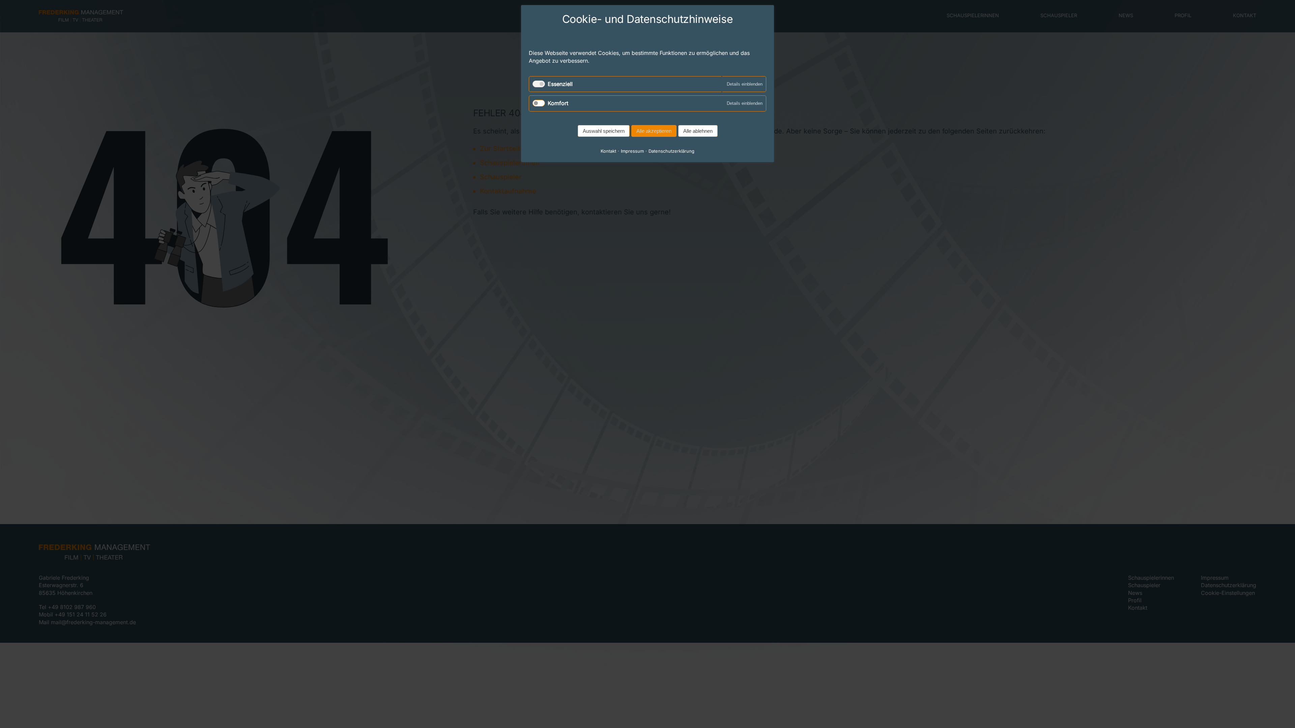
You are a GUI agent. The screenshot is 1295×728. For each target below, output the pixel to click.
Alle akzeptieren (653, 131)
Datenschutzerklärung (671, 151)
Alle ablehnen (698, 131)
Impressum (632, 151)
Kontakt (608, 151)
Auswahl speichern (604, 131)
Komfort (558, 103)
